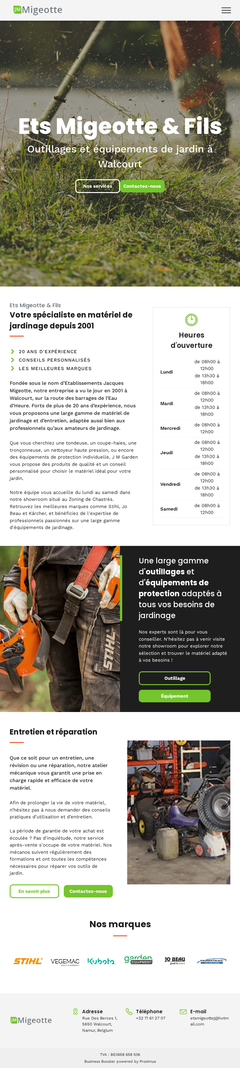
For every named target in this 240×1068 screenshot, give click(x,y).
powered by (127, 1061)
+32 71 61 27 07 (150, 1018)
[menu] (226, 10)
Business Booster (99, 1061)
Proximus (148, 1061)
